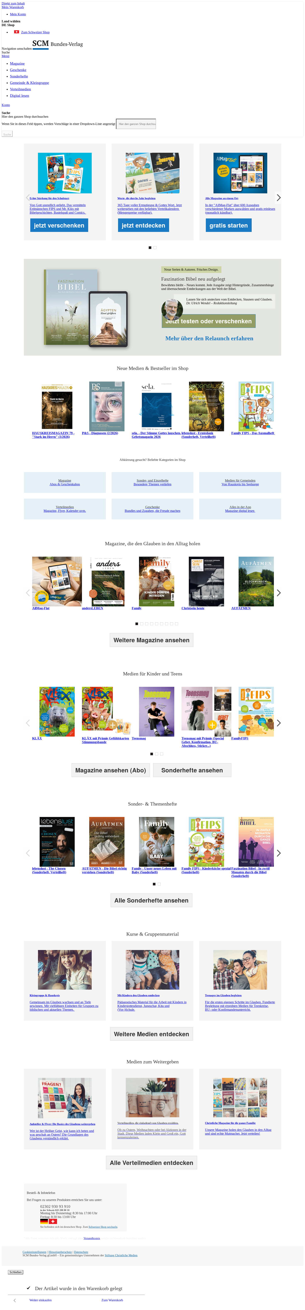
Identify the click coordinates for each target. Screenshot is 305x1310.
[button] (152, 25)
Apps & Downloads (144, 1203)
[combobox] (136, 124)
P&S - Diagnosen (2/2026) (100, 433)
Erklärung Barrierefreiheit (250, 1218)
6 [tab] (161, 623)
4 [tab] (151, 623)
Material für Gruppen (248, 1207)
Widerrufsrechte (141, 1218)
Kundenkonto (140, 1207)
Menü (5, 56)
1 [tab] (150, 247)
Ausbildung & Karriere (197, 1211)
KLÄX (37, 738)
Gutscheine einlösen (144, 1211)
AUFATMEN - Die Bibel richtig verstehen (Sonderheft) (104, 870)
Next (278, 197)
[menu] (152, 80)
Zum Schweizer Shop (35, 32)
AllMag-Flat (40, 608)
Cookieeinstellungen (34, 1252)
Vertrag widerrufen (143, 1222)
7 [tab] (166, 623)
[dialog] (152, 1287)
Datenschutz (81, 1252)
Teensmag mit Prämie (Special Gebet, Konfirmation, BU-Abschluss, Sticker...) (203, 742)
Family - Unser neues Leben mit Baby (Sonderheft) (154, 870)
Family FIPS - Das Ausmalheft (253, 433)
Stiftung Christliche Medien (121, 1255)
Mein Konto (18, 14)
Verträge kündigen (143, 1215)
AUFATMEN (241, 608)
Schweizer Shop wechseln (103, 1226)
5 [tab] (156, 623)
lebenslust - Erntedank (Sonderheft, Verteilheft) (199, 435)
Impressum (189, 1218)
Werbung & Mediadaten (198, 1215)
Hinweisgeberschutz (60, 1252)
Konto (6, 105)
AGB (237, 1215)
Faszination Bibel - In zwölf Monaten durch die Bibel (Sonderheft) (250, 872)
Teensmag (139, 738)
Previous (27, 197)
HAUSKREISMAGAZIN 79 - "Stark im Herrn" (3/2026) (53, 435)
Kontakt (136, 1200)
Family (137, 608)
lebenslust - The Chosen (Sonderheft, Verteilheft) (49, 870)
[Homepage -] (58, 48)
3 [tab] (146, 623)
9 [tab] (176, 623)
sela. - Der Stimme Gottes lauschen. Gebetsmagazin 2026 (156, 435)
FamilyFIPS (239, 738)
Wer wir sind (190, 1200)
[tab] (154, 1193)
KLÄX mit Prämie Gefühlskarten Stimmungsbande (105, 740)
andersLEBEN (92, 608)
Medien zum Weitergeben (250, 1211)
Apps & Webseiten (194, 1207)
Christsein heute (193, 608)
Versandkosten (92, 1238)
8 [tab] (171, 623)
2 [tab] (155, 247)
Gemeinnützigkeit (194, 1203)
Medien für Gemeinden (249, 1203)
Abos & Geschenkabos (249, 1200)
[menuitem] (17, 62)
